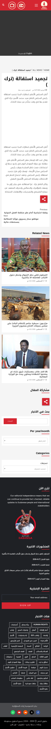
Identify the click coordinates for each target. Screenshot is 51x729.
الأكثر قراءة (44, 640)
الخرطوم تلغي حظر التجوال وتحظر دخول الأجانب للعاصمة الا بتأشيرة (28, 276)
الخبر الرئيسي (15, 640)
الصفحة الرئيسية (17, 646)
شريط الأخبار (22, 667)
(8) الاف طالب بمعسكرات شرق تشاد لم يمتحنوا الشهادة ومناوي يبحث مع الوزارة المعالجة (27, 374)
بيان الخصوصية (31, 706)
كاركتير (15, 672)
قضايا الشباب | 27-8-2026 (40, 565)
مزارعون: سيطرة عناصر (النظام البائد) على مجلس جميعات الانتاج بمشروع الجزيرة (27, 325)
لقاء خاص (29, 678)
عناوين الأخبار (10, 667)
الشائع (37, 646)
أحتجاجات (14, 624)
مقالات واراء (44, 683)
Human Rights (40, 624)
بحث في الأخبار (40, 411)
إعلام (12, 630)
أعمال (34, 630)
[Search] (3, 5)
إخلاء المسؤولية (18, 706)
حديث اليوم (44, 667)
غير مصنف (44, 672)
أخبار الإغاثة (44, 630)
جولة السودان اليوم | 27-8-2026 (38, 579)
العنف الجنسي (19, 651)
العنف (30, 651)
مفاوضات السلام (16, 678)
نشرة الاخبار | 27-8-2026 (41, 559)
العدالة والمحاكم (42, 651)
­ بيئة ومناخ (26, 624)
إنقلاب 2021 (35, 635)
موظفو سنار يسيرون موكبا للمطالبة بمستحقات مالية (21, 219)
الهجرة (18, 656)
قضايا (23, 672)
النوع (26, 656)
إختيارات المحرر (23, 630)
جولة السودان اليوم (14, 662)
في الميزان (32, 672)
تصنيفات (43, 463)
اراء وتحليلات (22, 635)
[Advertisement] (25, 25)
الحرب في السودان (30, 640)
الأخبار (12, 635)
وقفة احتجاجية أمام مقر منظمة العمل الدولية (25, 211)
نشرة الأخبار (17, 683)
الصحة (29, 646)
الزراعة (45, 646)
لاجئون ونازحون (42, 678)
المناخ (34, 656)
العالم (5, 646)
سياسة (33, 667)
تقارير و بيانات (30, 662)
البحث (10, 421)
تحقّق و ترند (43, 662)
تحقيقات (9, 656)
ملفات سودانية (30, 683)
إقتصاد (45, 635)
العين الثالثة (44, 656)
